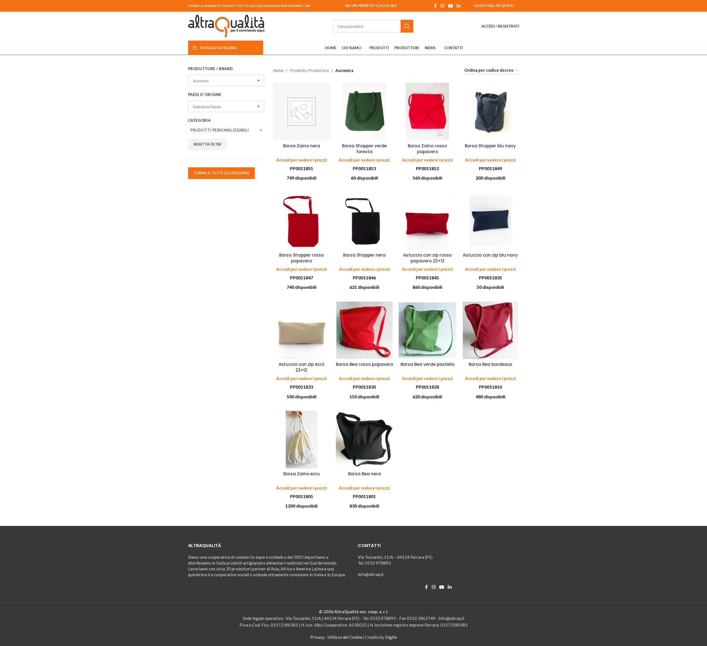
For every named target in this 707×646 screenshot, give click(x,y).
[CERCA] (407, 26)
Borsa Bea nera (364, 474)
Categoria (199, 120)
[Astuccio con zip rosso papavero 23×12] (427, 221)
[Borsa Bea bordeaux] (490, 330)
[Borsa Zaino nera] (301, 111)
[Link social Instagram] (442, 6)
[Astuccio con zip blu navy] (490, 221)
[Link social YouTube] (450, 6)
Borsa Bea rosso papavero (364, 364)
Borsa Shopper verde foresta (364, 149)
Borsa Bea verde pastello (427, 364)
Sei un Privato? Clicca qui (371, 5)
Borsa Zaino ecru (301, 474)
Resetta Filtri (207, 144)
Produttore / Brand (210, 68)
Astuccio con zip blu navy (490, 255)
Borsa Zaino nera (301, 146)
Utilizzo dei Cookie (345, 637)
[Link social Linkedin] (458, 6)
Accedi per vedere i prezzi (301, 159)
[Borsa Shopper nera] (364, 221)
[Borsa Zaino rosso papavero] (427, 111)
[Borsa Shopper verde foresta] (364, 111)
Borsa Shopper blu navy (490, 146)
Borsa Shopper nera (364, 255)
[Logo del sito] (226, 25)
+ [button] (260, 130)
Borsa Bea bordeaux (490, 364)
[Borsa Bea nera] (364, 439)
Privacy (317, 637)
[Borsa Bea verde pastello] (427, 330)
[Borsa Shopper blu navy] (490, 111)
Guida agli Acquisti (494, 5)
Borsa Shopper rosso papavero (301, 258)
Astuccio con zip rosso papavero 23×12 (427, 258)
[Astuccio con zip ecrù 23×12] (301, 330)
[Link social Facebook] (435, 6)
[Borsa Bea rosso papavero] (364, 330)
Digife (391, 637)
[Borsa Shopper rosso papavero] (301, 221)
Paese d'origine (204, 94)
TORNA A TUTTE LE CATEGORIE (221, 173)
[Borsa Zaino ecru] (301, 439)
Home (278, 70)
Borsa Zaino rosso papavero (427, 149)
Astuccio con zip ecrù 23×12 (301, 367)
